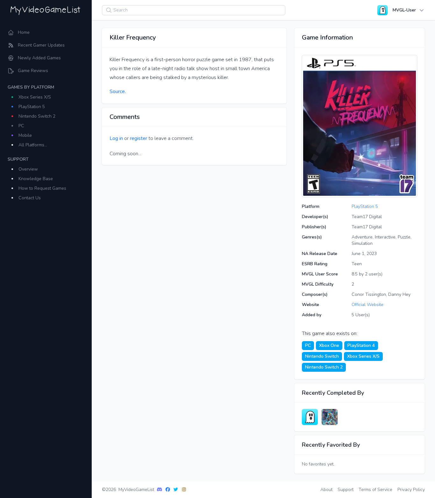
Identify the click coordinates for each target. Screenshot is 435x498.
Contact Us (29, 198)
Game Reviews (33, 71)
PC (21, 126)
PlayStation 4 (361, 345)
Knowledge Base (35, 179)
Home (24, 32)
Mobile (25, 135)
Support (345, 490)
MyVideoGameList (136, 490)
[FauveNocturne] (330, 417)
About (326, 490)
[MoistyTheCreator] (310, 417)
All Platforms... (32, 145)
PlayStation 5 (31, 107)
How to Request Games (42, 188)
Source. (118, 91)
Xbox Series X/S (34, 97)
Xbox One (329, 345)
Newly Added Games (39, 58)
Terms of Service (375, 490)
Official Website (367, 305)
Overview (28, 169)
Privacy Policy (411, 490)
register (138, 138)
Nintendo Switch (322, 356)
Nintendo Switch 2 (36, 116)
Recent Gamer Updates (41, 45)
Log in (116, 138)
